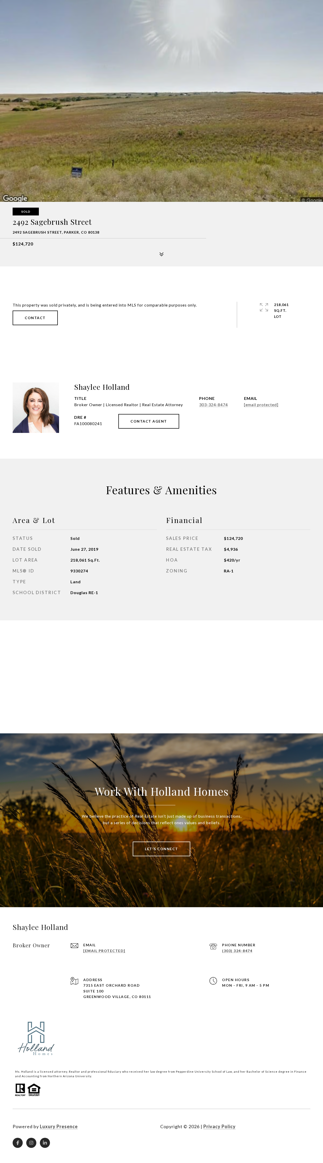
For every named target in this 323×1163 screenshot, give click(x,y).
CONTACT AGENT (148, 421)
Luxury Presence (59, 1126)
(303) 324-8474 (237, 951)
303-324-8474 (213, 404)
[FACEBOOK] (18, 1143)
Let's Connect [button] (161, 849)
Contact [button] (35, 318)
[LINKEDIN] (45, 1143)
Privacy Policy (219, 1126)
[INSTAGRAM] (31, 1143)
